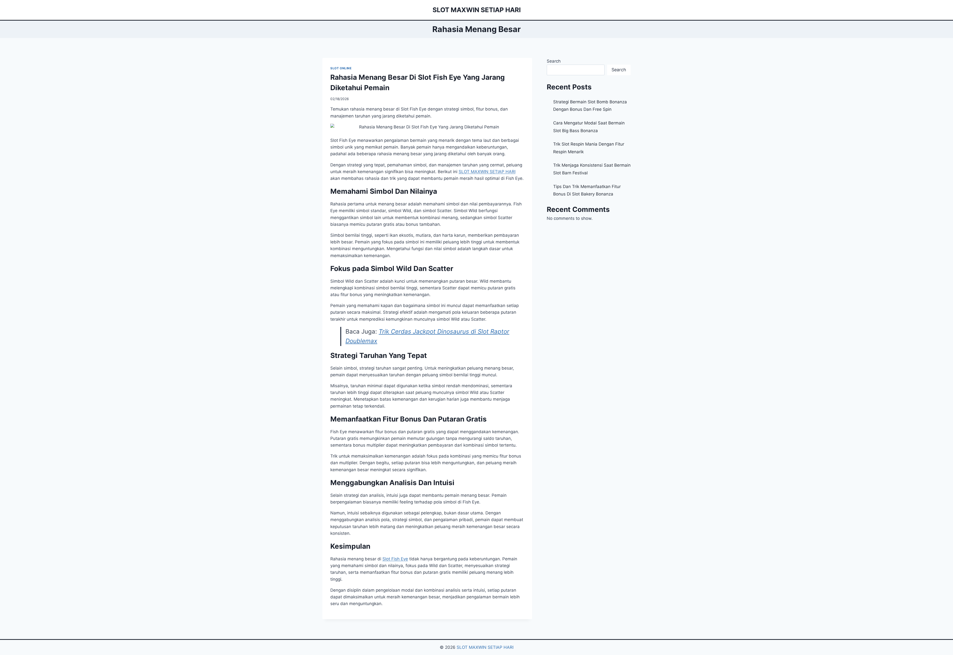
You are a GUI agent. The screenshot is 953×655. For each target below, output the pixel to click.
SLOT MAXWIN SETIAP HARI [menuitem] (487, 171)
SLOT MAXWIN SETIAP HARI (485, 647)
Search (554, 61)
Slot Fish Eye (395, 558)
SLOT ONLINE (341, 68)
